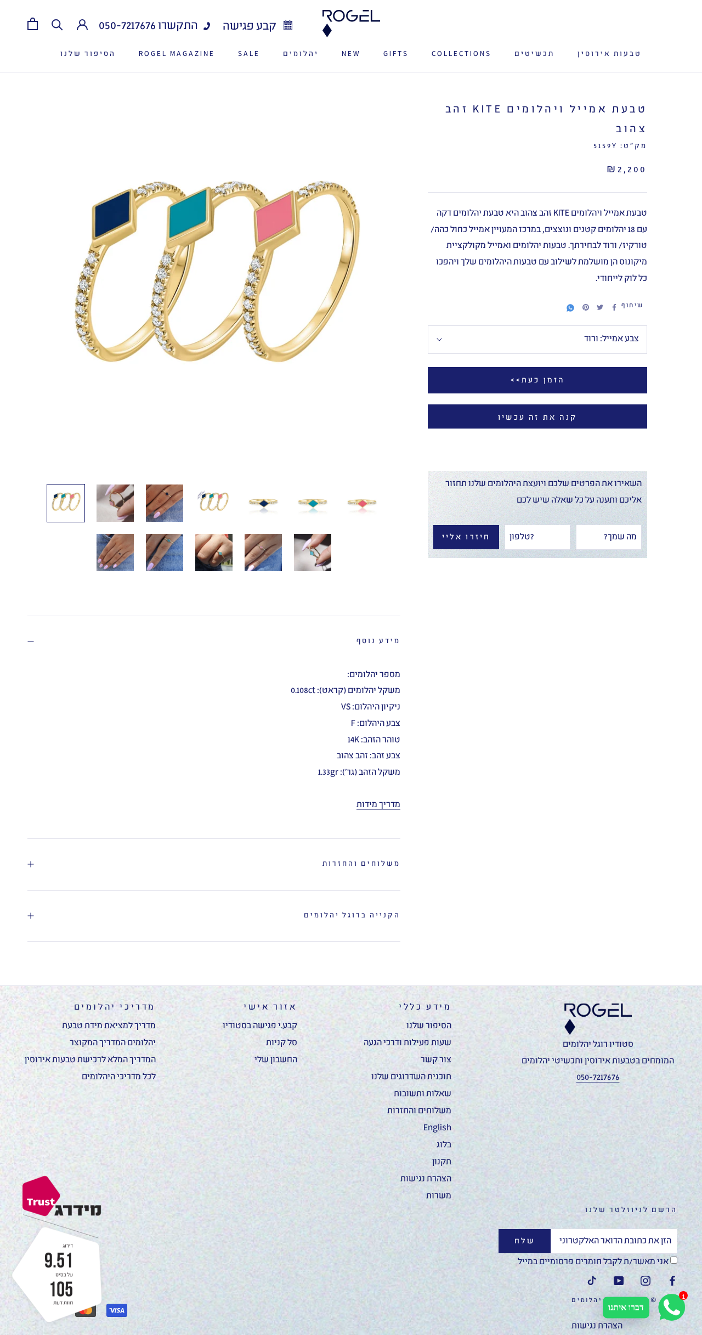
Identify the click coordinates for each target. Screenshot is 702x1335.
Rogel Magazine (177, 54)
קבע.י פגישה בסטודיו (260, 1026)
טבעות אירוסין (610, 54)
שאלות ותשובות (422, 1094)
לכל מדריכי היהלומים (119, 1077)
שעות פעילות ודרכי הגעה (407, 1043)
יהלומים (301, 54)
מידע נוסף (378, 641)
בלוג (444, 1145)
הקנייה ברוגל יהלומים (352, 915)
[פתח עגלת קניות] (32, 24)
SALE (249, 54)
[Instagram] (645, 1282)
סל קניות (281, 1043)
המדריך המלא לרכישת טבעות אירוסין (90, 1060)
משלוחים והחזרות (361, 864)
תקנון (441, 1162)
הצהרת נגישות (425, 1179)
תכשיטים (534, 54)
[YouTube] (619, 1282)
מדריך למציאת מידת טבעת (109, 1026)
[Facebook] (614, 307)
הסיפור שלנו (88, 54)
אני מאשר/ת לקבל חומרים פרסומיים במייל (594, 1262)
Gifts (396, 54)
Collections (461, 54)
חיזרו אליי (466, 537)
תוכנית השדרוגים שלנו (411, 1077)
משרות (438, 1196)
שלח (524, 1241)
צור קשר (436, 1060)
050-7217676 (127, 26)
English (437, 1128)
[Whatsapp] (570, 306)
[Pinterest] (585, 307)
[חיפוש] (57, 24)
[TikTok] (592, 1282)
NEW (351, 54)
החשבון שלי (275, 1060)
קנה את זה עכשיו (537, 418)
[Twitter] (600, 307)
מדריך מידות (378, 804)
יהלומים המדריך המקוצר (113, 1043)
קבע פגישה (251, 26)
